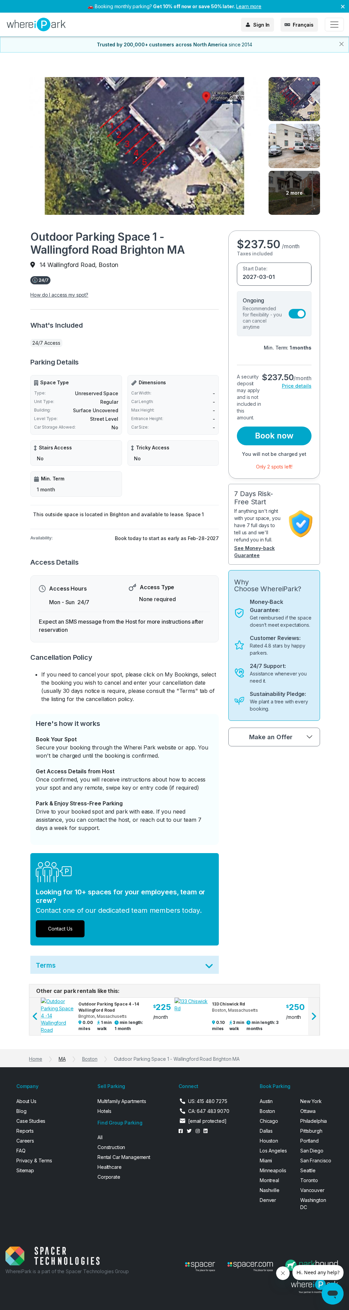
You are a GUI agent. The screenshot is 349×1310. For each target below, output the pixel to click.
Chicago (269, 1121)
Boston (89, 1059)
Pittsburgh (311, 1131)
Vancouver (312, 1190)
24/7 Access (46, 343)
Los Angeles (273, 1150)
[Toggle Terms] (209, 967)
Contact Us (60, 929)
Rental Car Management (123, 1157)
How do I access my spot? (59, 295)
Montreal (269, 1180)
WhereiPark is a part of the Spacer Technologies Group (67, 1271)
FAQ (21, 1150)
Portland (309, 1141)
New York (311, 1101)
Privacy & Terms (34, 1160)
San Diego (311, 1150)
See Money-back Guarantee (254, 551)
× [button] (343, 6)
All (100, 1137)
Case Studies (30, 1121)
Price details (297, 386)
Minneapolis (273, 1170)
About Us (26, 1101)
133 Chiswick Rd (228, 1004)
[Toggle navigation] (334, 24)
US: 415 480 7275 (207, 1101)
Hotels (104, 1111)
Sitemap (25, 1170)
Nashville (269, 1190)
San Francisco (315, 1160)
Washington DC (313, 1203)
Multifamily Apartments (121, 1101)
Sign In (261, 25)
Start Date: (255, 268)
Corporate (108, 1177)
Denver (268, 1200)
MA (62, 1059)
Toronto (309, 1180)
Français (303, 25)
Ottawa (308, 1111)
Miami (266, 1160)
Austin (266, 1101)
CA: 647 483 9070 (208, 1111)
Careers (25, 1141)
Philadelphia (313, 1121)
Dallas (266, 1131)
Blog (21, 1111)
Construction (111, 1147)
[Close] (341, 44)
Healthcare (109, 1167)
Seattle (308, 1170)
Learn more (248, 6)
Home (35, 1059)
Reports (25, 1131)
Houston (269, 1141)
